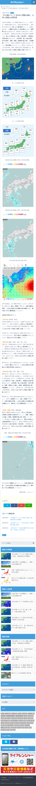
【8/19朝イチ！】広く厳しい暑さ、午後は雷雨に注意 (21, 610)
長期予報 (3, 729)
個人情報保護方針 (28, 777)
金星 (30, 727)
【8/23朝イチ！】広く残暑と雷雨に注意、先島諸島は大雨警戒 (22, 518)
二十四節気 (3, 727)
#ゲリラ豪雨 (31, 713)
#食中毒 (22, 725)
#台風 (25, 716)
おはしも (27, 725)
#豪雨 (2, 725)
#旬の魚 (20, 720)
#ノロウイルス (19, 716)
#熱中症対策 (23, 722)
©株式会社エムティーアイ (21, 783)
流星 (23, 727)
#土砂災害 (20, 718)
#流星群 (7, 722)
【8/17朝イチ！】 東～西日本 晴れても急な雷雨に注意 (22, 626)
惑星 (12, 727)
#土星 (8, 718)
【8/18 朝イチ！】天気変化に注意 (22, 601)
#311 (19, 713)
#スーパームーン (10, 716)
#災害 (12, 722)
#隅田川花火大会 (9, 725)
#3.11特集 (7, 713)
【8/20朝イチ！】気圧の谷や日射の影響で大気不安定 (22, 618)
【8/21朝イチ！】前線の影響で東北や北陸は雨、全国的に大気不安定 (22, 529)
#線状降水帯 (30, 722)
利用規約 (4, 777)
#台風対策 (30, 716)
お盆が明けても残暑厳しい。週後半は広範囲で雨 (22, 563)
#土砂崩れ (14, 718)
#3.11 (2, 713)
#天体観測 (30, 718)
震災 (14, 729)
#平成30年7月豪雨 (5, 720)
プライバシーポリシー (15, 777)
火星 (26, 727)
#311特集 (24, 713)
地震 (9, 727)
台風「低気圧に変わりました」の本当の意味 (22, 571)
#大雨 (25, 718)
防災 (8, 729)
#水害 (2, 722)
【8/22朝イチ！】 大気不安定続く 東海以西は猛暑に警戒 (22, 523)
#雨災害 (17, 725)
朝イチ (5, 513)
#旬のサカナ (14, 720)
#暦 (25, 720)
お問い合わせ (5, 779)
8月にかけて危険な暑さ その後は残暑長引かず (23, 579)
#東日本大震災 (30, 720)
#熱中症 (16, 722)
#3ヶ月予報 (14, 713)
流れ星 (19, 727)
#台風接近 (3, 718)
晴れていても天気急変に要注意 (21, 673)
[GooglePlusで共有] (21, 505)
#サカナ (3, 716)
